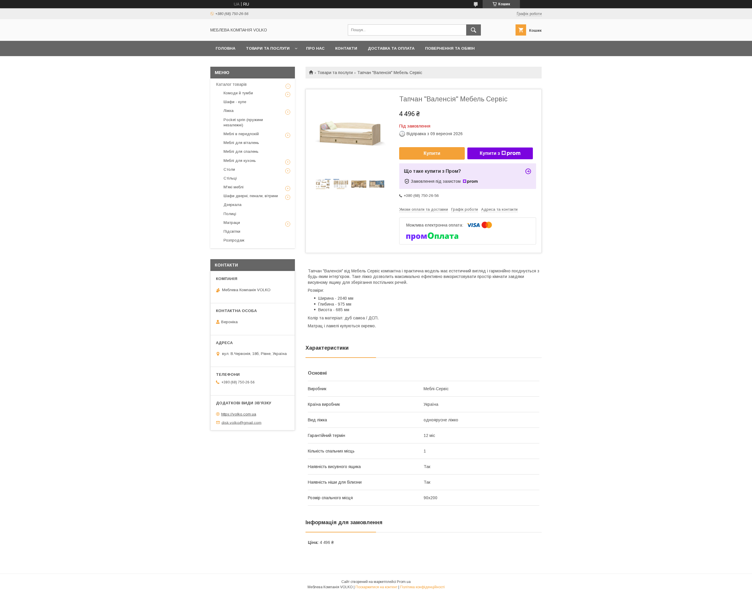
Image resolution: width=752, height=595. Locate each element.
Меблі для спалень (241, 151)
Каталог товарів (231, 84)
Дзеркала (232, 204)
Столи (229, 169)
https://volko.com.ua (238, 414)
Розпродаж (234, 240)
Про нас (315, 48)
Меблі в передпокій (241, 134)
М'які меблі (234, 187)
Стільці (230, 178)
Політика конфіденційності (422, 587)
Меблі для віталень (241, 142)
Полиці (230, 214)
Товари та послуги (268, 48)
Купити (432, 153)
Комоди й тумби (238, 93)
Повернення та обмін (450, 48)
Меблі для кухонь (240, 160)
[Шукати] (473, 30)
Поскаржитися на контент (376, 587)
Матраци (232, 222)
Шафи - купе (235, 102)
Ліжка (229, 110)
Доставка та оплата (391, 48)
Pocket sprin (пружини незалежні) (243, 122)
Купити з (490, 153)
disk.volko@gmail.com (241, 422)
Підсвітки (232, 231)
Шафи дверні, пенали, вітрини (251, 196)
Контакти (346, 48)
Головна (225, 48)
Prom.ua (404, 582)
